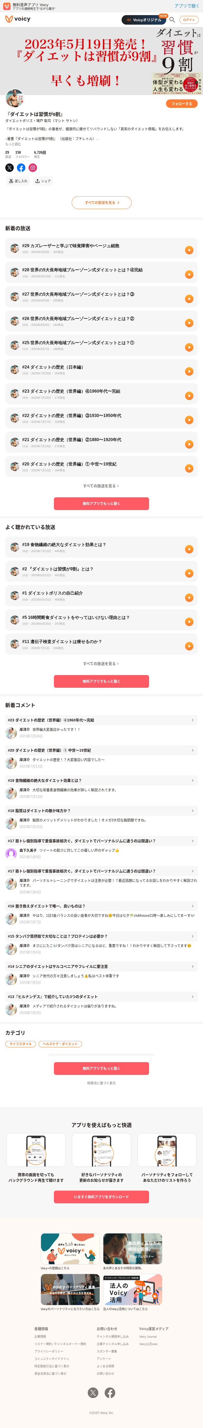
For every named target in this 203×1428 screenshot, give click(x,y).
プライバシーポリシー (48, 1351)
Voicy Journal (147, 1336)
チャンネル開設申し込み (113, 1336)
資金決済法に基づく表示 (50, 1373)
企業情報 (40, 1336)
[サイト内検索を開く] (172, 20)
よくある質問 (105, 1366)
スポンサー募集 (107, 1351)
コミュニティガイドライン (51, 1358)
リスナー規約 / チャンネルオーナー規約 (60, 1344)
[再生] (189, 250)
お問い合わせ (105, 1373)
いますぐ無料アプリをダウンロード (101, 1197)
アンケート (104, 1358)
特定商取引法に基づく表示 (51, 1366)
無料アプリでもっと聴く (102, 503)
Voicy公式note (148, 1344)
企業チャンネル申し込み (113, 1344)
